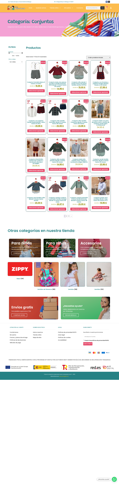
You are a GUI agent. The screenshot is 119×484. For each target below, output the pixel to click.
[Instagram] (109, 2)
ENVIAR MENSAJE (70, 315)
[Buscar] (102, 8)
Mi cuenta (67, 8)
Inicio (30, 8)
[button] (114, 479)
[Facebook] (107, 2)
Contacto (79, 8)
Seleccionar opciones (36, 91)
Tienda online (54, 8)
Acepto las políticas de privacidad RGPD (97, 340)
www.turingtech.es (63, 376)
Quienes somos (41, 8)
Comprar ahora (19, 253)
